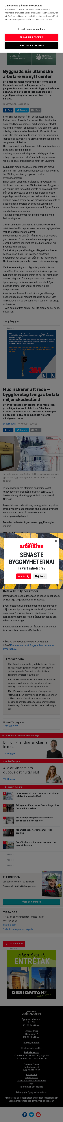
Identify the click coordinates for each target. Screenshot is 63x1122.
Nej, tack (40, 576)
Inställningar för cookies (31, 29)
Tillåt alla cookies (31, 37)
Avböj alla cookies (31, 45)
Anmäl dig (23, 576)
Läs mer (48, 19)
